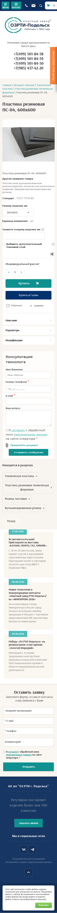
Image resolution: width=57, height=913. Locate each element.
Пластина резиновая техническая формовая (27, 487)
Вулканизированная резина (23, 508)
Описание (11, 320)
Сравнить (39, 306)
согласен (18, 430)
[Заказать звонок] (26, 5)
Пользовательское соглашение (28, 859)
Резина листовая (16, 498)
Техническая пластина (19, 476)
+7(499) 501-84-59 (28, 59)
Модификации (14, 340)
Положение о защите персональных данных (28, 862)
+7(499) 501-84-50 (29, 63)
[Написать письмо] (33, 5)
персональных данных (30, 434)
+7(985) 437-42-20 (28, 68)
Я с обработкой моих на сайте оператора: (26, 435)
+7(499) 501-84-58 (28, 54)
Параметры (12, 330)
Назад (11, 521)
